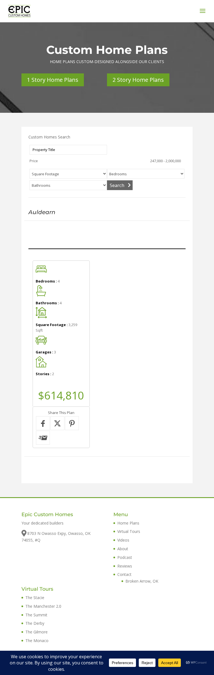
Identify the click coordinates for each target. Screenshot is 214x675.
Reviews (124, 566)
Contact (124, 574)
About (122, 548)
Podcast (124, 557)
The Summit (36, 614)
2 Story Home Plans (138, 79)
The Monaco (36, 640)
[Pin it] (72, 423)
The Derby (34, 623)
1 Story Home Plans (52, 79)
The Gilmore (36, 632)
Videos (123, 540)
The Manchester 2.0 (43, 606)
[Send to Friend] (43, 437)
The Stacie (34, 597)
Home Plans (128, 523)
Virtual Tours (128, 531)
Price (34, 160)
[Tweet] (57, 423)
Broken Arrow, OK (141, 581)
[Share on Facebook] (43, 423)
